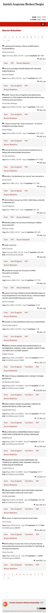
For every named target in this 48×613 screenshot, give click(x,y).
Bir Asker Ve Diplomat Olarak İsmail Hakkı (21, 518)
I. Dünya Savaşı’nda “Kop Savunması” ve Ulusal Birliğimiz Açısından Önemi (22, 124)
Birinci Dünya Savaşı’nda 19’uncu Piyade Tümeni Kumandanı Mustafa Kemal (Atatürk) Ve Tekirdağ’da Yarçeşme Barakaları (23, 546)
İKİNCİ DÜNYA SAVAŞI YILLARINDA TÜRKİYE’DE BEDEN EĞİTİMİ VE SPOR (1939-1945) (21, 405)
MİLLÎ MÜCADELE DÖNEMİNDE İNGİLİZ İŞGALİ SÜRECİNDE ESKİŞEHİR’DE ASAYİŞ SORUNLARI (21, 433)
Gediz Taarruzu (10, 245)
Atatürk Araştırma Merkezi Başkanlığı (24, 602)
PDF (12, 63)
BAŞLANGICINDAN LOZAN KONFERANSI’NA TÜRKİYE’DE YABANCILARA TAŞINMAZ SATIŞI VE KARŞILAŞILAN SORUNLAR (21, 462)
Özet (6, 63)
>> (8, 40)
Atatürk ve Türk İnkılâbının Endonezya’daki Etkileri (24, 322)
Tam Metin (29, 367)
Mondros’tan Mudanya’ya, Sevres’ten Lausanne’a (24, 176)
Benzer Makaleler (23, 63)
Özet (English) (16, 86)
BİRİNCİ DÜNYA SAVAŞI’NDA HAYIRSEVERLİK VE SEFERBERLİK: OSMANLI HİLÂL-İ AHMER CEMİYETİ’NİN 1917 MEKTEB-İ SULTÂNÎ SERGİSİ (23, 348)
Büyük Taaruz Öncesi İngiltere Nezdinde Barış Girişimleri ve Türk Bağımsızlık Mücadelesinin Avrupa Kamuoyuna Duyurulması (23, 97)
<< (5, 37)
